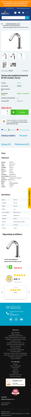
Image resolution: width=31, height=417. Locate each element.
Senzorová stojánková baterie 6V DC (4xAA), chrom (15, 27)
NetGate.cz (8, 415)
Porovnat (12, 130)
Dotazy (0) (6, 144)
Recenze (23, 135)
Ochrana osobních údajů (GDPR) (15, 349)
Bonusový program (15, 348)
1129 (17, 282)
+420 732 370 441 (13, 315)
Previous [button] (2, 292)
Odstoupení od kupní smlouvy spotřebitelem (15, 353)
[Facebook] (11, 319)
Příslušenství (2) (22, 144)
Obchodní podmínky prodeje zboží (15, 344)
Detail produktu (8, 135)
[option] (15, 292)
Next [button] (29, 292)
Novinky (15, 369)
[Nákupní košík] (23, 13)
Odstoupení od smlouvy (15, 374)
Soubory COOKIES (15, 358)
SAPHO (19, 83)
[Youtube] (21, 319)
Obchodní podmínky (15, 346)
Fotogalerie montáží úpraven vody (15, 342)
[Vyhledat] (27, 17)
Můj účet (15, 364)
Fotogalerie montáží (15, 341)
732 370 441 (11, 8)
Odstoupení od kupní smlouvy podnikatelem (15, 355)
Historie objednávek (15, 366)
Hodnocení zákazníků (15, 376)
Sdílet (5, 130)
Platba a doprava (15, 334)
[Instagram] (16, 319)
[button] (25, 253)
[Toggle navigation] (27, 13)
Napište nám (15, 371)
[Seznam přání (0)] (19, 13)
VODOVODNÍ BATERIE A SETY (13, 24)
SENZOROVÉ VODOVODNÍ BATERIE (11, 25)
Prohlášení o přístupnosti (15, 356)
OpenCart (7, 411)
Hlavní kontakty (16, 332)
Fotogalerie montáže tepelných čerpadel (15, 339)
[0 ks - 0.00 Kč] (23, 13)
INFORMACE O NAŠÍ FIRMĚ (15, 335)
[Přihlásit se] (15, 13)
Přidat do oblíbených (24, 130)
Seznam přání (15, 367)
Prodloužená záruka (15, 351)
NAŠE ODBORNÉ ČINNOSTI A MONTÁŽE (15, 337)
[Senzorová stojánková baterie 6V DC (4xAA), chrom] (15, 41)
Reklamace (15, 373)
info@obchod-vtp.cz (24, 8)
